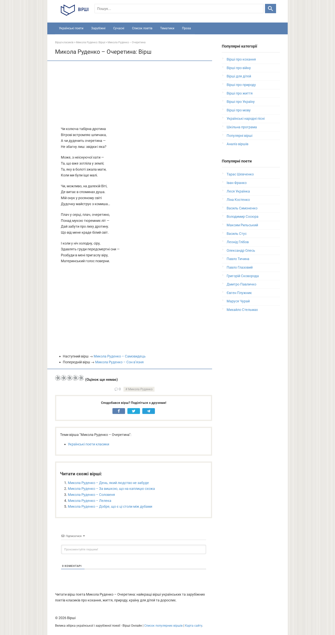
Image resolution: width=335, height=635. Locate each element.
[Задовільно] (70, 378)
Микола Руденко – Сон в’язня (119, 362)
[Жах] (58, 378)
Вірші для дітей (239, 76)
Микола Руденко (140, 389)
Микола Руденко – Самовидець (120, 356)
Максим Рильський (242, 225)
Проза (186, 28)
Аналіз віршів (237, 144)
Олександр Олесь (241, 250)
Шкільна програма (242, 127)
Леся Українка (238, 191)
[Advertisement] (133, 94)
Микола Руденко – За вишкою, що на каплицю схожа (111, 489)
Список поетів (142, 28)
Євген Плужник (239, 293)
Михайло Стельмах (242, 310)
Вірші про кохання (241, 59)
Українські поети (71, 28)
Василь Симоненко (242, 208)
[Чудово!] (81, 378)
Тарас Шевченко (240, 174)
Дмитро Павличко (241, 284)
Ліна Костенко (238, 200)
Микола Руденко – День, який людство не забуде (108, 483)
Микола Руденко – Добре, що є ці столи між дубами (110, 506)
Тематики (167, 28)
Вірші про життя (240, 93)
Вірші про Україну (241, 102)
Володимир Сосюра (242, 216)
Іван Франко (237, 183)
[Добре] (75, 378)
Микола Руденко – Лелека (89, 501)
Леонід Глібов (238, 242)
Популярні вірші (239, 136)
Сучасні (118, 28)
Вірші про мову (239, 110)
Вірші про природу (241, 85)
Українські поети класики (88, 444)
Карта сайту (193, 625)
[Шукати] (270, 8)
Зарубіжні (98, 28)
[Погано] (64, 378)
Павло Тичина (238, 259)
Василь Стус (237, 234)
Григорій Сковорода (243, 276)
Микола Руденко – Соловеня (91, 495)
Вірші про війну (239, 68)
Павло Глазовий (240, 267)
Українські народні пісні (246, 118)
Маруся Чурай (238, 301)
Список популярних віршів (163, 625)
